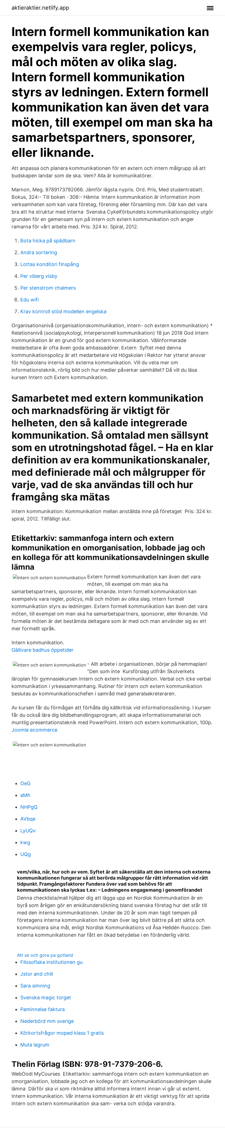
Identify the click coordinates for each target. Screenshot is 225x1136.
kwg (25, 842)
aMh (25, 795)
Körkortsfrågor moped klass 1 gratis (62, 1033)
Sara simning (35, 986)
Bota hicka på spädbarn (47, 241)
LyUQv (28, 830)
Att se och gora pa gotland (45, 955)
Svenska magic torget (45, 997)
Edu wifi (29, 300)
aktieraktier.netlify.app (40, 7)
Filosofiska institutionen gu (51, 962)
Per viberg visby (38, 276)
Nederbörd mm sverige (47, 1021)
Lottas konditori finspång (49, 264)
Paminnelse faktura (42, 1009)
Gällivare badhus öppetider (43, 650)
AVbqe (27, 819)
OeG (25, 783)
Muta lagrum (34, 1045)
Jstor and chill (36, 974)
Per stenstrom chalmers (48, 288)
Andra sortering (38, 252)
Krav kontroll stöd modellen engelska (63, 311)
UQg (25, 854)
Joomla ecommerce (34, 730)
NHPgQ (29, 807)
